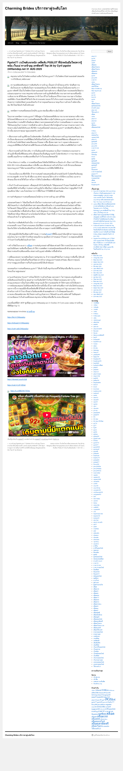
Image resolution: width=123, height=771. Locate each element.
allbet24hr (96, 322)
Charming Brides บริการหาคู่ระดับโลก (36, 8)
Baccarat (95, 331)
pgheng (95, 434)
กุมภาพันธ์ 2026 (98, 268)
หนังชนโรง (95, 135)
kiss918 (94, 97)
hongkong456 (95, 184)
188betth (95, 307)
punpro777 (95, 174)
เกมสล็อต (96, 638)
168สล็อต (96, 303)
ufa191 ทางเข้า (98, 522)
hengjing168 (97, 359)
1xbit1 (95, 311)
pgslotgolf (96, 449)
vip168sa (96, 542)
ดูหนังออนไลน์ (96, 106)
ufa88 (95, 526)
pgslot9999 (96, 447)
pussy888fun (97, 466)
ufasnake (95, 537)
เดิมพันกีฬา (96, 643)
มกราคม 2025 (97, 296)
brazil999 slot (97, 341)
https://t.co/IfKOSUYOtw (20, 390)
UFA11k (102, 709)
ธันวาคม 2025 (97, 273)
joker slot (94, 110)
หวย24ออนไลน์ (98, 632)
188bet (95, 305)
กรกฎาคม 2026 (98, 258)
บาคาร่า (94, 80)
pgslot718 (96, 443)
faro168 (94, 182)
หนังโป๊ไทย (95, 86)
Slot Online (96, 499)
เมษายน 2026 (97, 264)
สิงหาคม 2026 (97, 255)
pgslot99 (99, 702)
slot (93, 101)
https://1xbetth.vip (97, 88)
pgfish (95, 432)
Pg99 (94, 428)
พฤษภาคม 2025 (98, 288)
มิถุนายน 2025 (97, 286)
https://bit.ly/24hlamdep (16, 317)
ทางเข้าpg (31, 311)
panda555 (96, 415)
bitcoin (95, 333)
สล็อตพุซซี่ (96, 613)
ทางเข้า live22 (97, 561)
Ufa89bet (96, 529)
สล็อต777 (96, 597)
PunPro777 (96, 458)
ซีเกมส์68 (96, 552)
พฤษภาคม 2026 (98, 262)
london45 (96, 393)
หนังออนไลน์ (95, 163)
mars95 (95, 402)
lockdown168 (97, 391)
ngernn (95, 404)
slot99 (93, 63)
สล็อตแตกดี (97, 628)
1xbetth (95, 309)
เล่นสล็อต (96, 645)
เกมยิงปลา (96, 636)
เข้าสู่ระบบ (96, 677)
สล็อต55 (95, 591)
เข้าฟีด (95, 679)
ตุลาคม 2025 (97, 277)
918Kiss (95, 314)
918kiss (94, 131)
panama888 (96, 412)
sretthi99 (95, 507)
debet (94, 346)
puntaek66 (96, 460)
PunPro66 (96, 455)
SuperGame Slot (98, 514)
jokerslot (94, 121)
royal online (96, 473)
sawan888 (96, 481)
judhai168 (96, 380)
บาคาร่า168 (95, 148)
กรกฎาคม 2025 (98, 283)
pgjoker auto (97, 438)
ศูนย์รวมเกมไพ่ (98, 585)
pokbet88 (96, 453)
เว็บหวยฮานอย (98, 660)
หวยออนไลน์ (95, 178)
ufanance (95, 535)
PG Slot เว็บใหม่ (98, 421)
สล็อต (29, 245)
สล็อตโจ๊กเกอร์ (97, 630)
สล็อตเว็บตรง (96, 67)
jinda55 (94, 60)
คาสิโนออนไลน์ (98, 548)
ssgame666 (96, 509)
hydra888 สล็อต (98, 365)
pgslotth (95, 451)
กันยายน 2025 (97, 279)
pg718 (95, 423)
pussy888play (97, 468)
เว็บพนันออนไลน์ (98, 653)
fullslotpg (94, 154)
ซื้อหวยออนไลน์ (96, 176)
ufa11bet (95, 520)
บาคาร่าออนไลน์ (97, 172)
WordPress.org (97, 683)
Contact (24, 43)
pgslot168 (105, 702)
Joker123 (96, 372)
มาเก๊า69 (96, 580)
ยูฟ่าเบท (96, 582)
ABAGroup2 (97, 320)
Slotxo (95, 503)
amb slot (95, 326)
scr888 (95, 483)
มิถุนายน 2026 (97, 260)
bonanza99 (96, 339)
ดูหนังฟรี (94, 141)
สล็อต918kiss (97, 604)
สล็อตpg (95, 608)
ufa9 (94, 531)
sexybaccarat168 (98, 492)
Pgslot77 (49, 234)
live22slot (96, 389)
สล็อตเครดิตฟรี (98, 621)
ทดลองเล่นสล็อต (98, 559)
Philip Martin (31, 72)
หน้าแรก (10, 43)
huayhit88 (96, 363)
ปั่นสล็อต (96, 569)
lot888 (95, 395)
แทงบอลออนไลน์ (98, 662)
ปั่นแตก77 (96, 574)
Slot (94, 496)
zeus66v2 (96, 544)
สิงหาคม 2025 (97, 281)
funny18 (95, 352)
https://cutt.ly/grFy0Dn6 (16, 385)
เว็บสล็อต (96, 656)
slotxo (93, 82)
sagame (95, 475)
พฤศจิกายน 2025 (98, 275)
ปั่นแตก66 (95, 169)
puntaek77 (96, 462)
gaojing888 (96, 354)
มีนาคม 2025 (97, 292)
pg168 (93, 58)
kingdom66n (97, 382)
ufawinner (96, 539)
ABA (94, 318)
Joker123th (96, 376)
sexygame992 (97, 494)
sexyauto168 (97, 490)
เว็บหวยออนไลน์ (98, 658)
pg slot (93, 95)
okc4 (94, 406)
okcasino (95, 408)
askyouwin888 (97, 329)
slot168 (95, 501)
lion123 (95, 385)
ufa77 (95, 524)
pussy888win (97, 471)
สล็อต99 (95, 606)
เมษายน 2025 (97, 290)
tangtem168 (96, 516)
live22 (93, 156)
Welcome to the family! (37, 43)
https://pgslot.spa (96, 91)
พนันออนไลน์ (97, 576)
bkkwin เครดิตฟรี (98, 335)
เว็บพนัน (96, 651)
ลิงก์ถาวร (56, 439)
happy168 (96, 357)
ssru (94, 511)
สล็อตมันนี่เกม (97, 615)
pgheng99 (94, 152)
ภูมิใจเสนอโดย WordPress (102, 735)
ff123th (95, 348)
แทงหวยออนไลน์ (98, 664)
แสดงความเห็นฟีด (99, 681)
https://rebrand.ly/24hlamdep (18, 323)
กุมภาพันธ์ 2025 (98, 294)
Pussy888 (96, 464)
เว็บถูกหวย (96, 649)
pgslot (93, 75)
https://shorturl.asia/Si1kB (17, 379)
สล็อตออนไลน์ (96, 127)
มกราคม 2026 (97, 270)
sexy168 (95, 486)
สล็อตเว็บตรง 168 (98, 625)
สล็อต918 (96, 602)
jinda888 (95, 369)
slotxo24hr (96, 505)
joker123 (94, 56)
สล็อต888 (94, 71)
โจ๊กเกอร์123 (95, 112)
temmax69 (96, 518)
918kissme (111, 690)
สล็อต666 (96, 595)
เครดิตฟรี (96, 640)
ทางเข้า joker (96, 108)
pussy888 (94, 78)
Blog (17, 43)
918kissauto (96, 316)
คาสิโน (95, 546)
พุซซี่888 (95, 578)
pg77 (94, 425)
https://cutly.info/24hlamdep (17, 328)
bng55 (95, 337)
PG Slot (95, 419)
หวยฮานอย (96, 634)
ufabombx (96, 533)
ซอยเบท (95, 550)
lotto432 (95, 397)
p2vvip (95, 410)
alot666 (95, 324)
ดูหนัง (93, 159)
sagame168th (95, 137)
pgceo (95, 430)
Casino (95, 344)
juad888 (95, 378)
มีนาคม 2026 (97, 266)
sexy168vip (96, 488)
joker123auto (97, 374)
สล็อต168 (96, 589)
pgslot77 (21, 439)
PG (94, 417)
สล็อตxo (94, 125)
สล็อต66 (94, 65)
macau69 (95, 400)
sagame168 (96, 477)
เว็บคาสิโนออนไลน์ (99, 647)
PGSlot (95, 440)
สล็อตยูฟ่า (96, 617)
